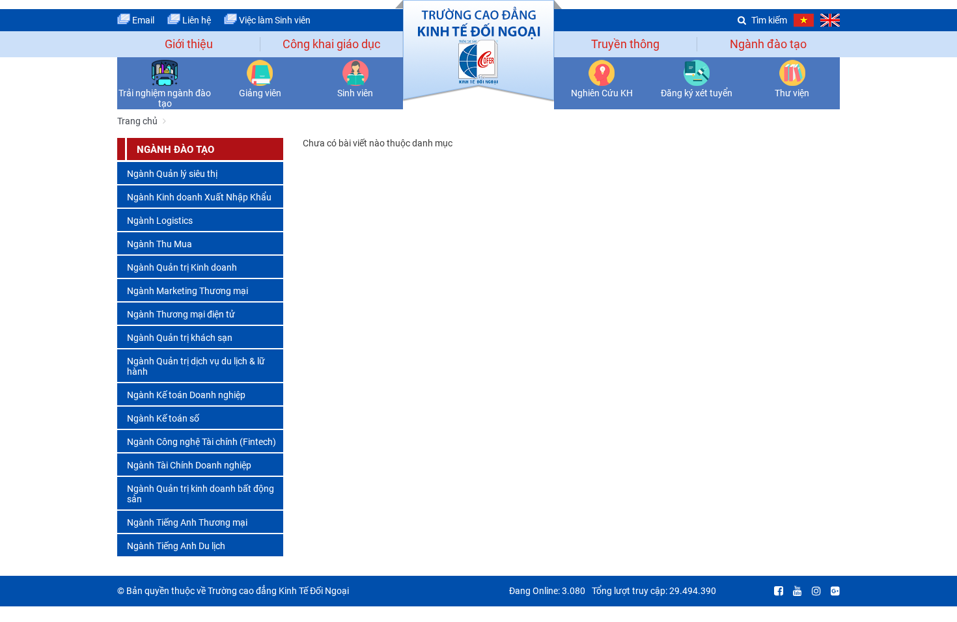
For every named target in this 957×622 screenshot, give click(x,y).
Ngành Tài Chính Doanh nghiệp (189, 465)
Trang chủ (137, 121)
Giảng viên (260, 93)
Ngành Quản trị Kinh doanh (182, 267)
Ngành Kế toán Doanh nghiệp (186, 395)
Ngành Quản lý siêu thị (172, 174)
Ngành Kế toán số (163, 418)
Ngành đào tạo (768, 44)
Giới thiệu (189, 44)
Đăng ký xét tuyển (696, 93)
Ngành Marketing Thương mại (187, 291)
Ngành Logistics (160, 220)
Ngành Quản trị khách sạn (179, 337)
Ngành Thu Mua (159, 244)
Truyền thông (625, 44)
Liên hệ (195, 20)
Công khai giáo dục (331, 44)
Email (142, 20)
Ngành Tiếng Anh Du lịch (176, 546)
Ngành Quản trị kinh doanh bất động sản (200, 493)
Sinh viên (355, 93)
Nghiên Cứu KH (602, 93)
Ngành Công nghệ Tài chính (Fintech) (201, 442)
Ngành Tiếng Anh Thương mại (187, 522)
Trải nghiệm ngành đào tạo (164, 98)
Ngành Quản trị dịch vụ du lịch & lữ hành (196, 366)
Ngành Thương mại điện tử (181, 314)
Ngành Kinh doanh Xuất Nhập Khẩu (199, 197)
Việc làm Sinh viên (274, 20)
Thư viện (792, 93)
